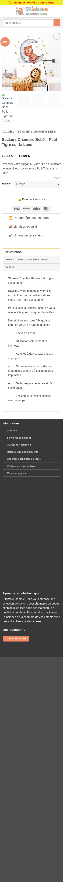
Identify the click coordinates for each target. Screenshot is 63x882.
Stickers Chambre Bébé (37, 131)
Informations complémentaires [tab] (26, 259)
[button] (5, 11)
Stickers (6, 184)
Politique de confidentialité (21, 466)
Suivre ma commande (19, 437)
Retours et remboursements (22, 451)
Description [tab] (13, 252)
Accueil (8, 131)
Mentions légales (16, 473)
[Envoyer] (57, 22)
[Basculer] (5, 218)
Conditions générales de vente (24, 458)
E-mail (31, 543)
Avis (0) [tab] (9, 267)
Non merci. (31, 780)
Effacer (56, 178)
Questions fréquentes (19, 444)
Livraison (12, 430)
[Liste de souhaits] (58, 11)
